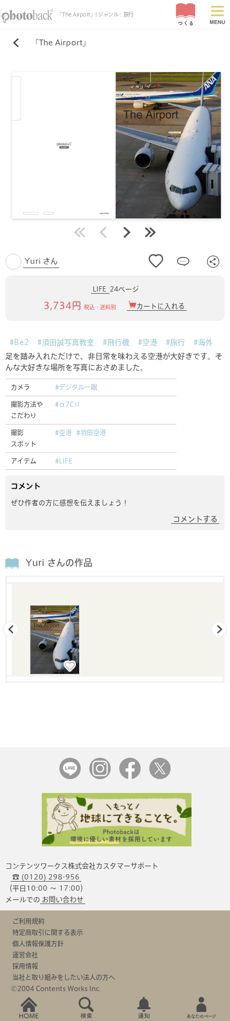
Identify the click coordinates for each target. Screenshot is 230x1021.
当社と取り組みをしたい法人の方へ (63, 977)
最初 (79, 232)
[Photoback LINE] (70, 777)
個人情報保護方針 (38, 943)
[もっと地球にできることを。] (116, 844)
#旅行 (175, 342)
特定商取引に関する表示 (47, 932)
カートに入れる (160, 306)
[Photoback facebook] (130, 777)
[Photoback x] (160, 777)
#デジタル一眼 (76, 387)
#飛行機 (116, 342)
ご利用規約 (28, 921)
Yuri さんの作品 (59, 562)
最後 (150, 232)
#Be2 (19, 342)
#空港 (147, 342)
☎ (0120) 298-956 (46, 877)
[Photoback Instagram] (100, 777)
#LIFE (63, 461)
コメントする (195, 519)
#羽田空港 (91, 432)
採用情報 (25, 966)
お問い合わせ (62, 899)
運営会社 (25, 955)
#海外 (203, 342)
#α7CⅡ (67, 404)
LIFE (100, 289)
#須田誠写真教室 (65, 342)
